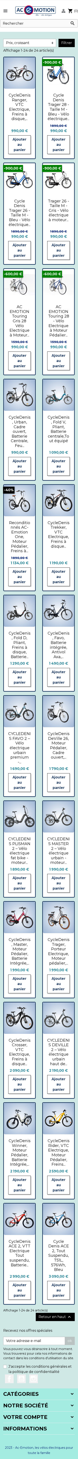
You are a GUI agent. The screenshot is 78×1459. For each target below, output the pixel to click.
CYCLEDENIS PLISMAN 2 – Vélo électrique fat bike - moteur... (19, 851)
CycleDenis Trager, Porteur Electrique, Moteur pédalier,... (59, 951)
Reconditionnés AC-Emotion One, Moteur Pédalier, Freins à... (19, 537)
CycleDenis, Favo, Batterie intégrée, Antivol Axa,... (59, 645)
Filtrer (66, 43)
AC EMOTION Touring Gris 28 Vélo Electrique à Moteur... (19, 321)
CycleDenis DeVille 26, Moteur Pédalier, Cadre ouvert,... (59, 745)
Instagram (33, 1378)
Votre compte (25, 1417)
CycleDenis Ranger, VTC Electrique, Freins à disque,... (20, 107)
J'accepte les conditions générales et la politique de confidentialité (40, 1369)
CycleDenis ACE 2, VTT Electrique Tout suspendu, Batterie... (20, 1253)
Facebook (9, 1378)
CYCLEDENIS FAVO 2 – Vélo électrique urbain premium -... (19, 747)
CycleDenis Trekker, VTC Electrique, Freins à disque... (59, 534)
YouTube (21, 1378)
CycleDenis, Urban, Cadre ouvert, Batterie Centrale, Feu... (20, 431)
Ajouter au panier (19, 144)
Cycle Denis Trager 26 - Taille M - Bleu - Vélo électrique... (19, 213)
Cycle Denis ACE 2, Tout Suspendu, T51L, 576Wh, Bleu (58, 1255)
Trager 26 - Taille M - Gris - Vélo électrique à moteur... (58, 210)
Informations (25, 1428)
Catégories (21, 1394)
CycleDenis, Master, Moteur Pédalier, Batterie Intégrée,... (20, 951)
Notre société (25, 1405)
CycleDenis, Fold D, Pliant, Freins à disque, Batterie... (20, 645)
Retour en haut (55, 1317)
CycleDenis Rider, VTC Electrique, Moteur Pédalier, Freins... (59, 1152)
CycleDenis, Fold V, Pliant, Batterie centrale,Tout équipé (59, 429)
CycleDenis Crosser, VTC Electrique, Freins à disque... (20, 1052)
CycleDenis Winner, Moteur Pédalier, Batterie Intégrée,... (20, 1152)
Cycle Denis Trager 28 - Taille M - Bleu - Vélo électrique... (58, 107)
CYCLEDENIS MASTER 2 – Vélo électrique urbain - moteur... (58, 851)
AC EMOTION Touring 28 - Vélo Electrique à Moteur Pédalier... (58, 321)
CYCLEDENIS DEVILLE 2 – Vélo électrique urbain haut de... (58, 1052)
